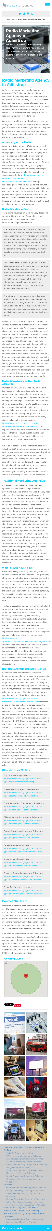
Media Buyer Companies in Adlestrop (21, 1208)
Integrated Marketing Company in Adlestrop (24, 1147)
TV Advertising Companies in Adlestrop (23, 1156)
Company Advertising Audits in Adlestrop (24, 1219)
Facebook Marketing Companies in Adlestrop (26, 1170)
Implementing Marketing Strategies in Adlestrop (23, 1223)
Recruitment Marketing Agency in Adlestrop (25, 1205)
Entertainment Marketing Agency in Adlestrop (26, 1187)
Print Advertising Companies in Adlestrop (24, 1159)
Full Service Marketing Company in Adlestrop (24, 1213)
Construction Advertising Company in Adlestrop (23, 1194)
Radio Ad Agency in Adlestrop (19, 1153)
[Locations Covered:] (3, 4)
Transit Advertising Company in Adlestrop (24, 1176)
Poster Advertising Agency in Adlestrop (23, 1162)
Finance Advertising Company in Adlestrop (25, 1199)
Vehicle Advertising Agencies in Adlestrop (24, 1202)
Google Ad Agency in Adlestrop (20, 1167)
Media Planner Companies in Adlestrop (21, 1210)
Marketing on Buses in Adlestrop (21, 1173)
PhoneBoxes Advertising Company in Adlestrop (23, 1180)
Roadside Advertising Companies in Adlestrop (27, 1164)
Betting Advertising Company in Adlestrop (25, 1190)
